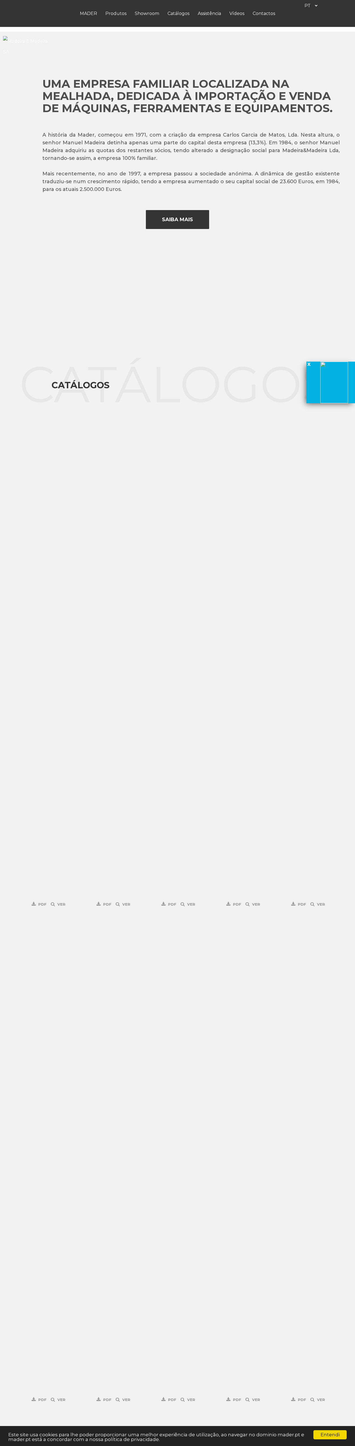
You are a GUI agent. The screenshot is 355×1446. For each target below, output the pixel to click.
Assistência (209, 13)
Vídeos (236, 13)
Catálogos (178, 13)
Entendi (330, 1434)
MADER (88, 13)
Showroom (147, 13)
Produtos (115, 13)
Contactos (264, 13)
